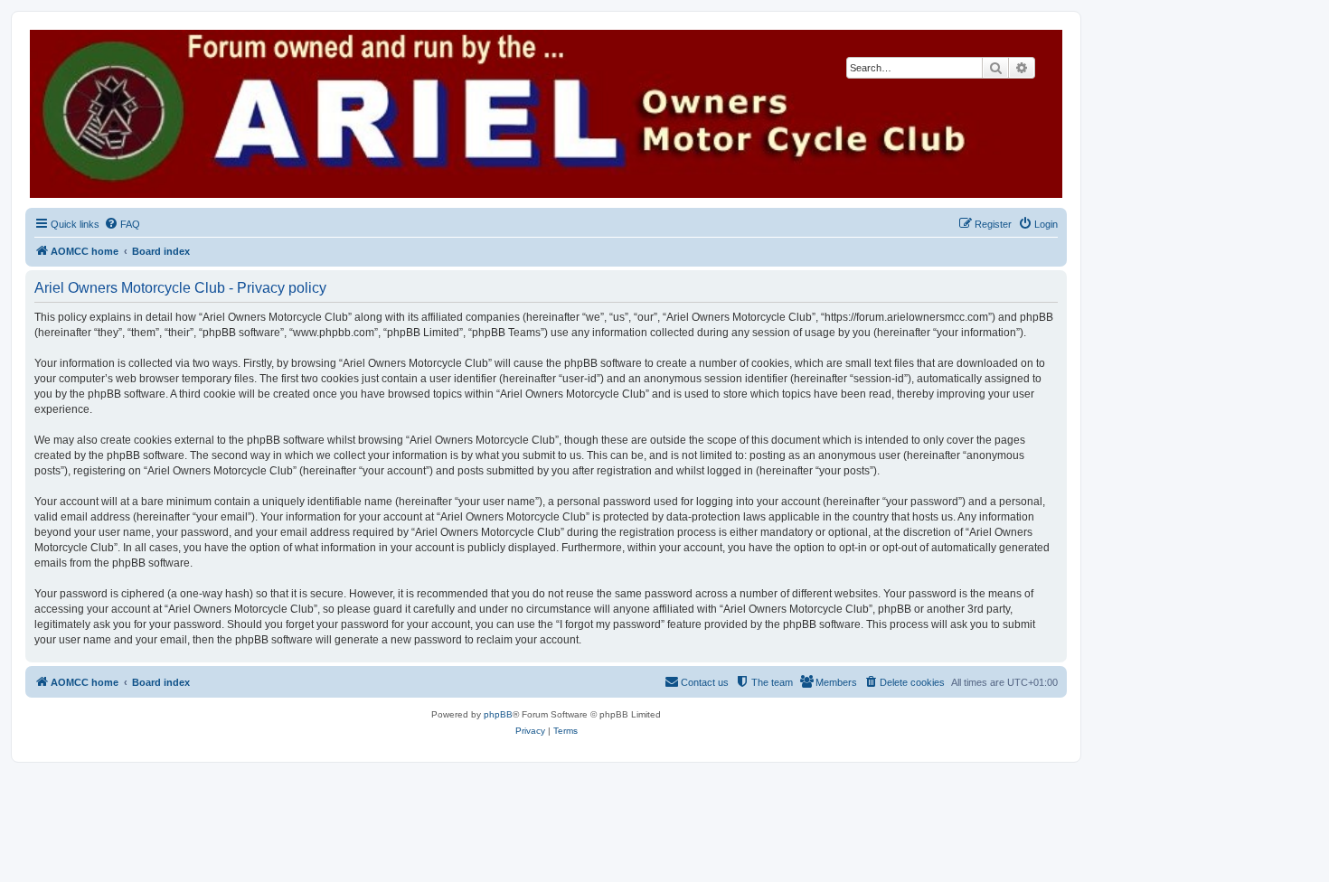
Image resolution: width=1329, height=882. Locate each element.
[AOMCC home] (546, 114)
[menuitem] (122, 224)
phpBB (498, 714)
